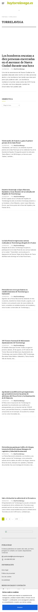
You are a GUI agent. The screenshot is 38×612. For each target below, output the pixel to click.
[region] (19, 600)
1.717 (16, 519)
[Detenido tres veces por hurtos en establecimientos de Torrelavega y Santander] (19, 274)
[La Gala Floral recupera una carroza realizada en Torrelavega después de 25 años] (19, 225)
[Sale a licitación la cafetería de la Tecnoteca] (19, 482)
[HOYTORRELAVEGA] (20, 3)
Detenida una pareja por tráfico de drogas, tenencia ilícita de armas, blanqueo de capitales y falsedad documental (18, 449)
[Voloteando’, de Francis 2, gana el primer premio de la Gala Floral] (19, 125)
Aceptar (20, 607)
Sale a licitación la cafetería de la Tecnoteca (19, 498)
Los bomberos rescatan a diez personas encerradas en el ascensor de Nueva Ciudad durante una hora (18, 60)
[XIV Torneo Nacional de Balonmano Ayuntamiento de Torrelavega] (19, 325)
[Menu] (3, 3)
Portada (4, 17)
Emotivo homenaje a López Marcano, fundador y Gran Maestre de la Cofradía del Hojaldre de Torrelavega (18, 192)
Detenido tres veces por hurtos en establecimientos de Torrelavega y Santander (15, 292)
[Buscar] (35, 3)
